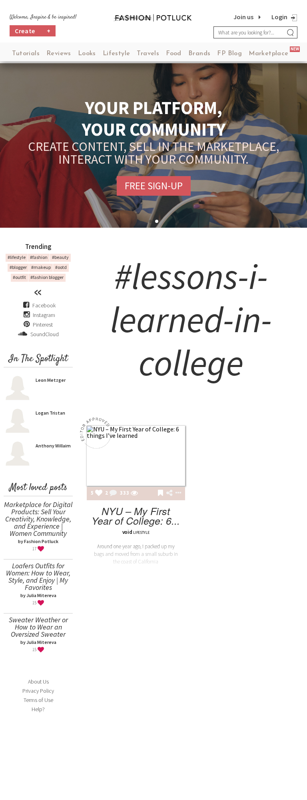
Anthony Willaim (53, 446)
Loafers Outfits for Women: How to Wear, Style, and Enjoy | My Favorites (38, 576)
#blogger (18, 267)
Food (173, 53)
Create (33, 31)
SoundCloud (44, 334)
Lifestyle (116, 53)
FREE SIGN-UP (154, 185)
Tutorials (26, 53)
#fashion (39, 257)
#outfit (19, 277)
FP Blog (229, 53)
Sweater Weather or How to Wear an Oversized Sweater (38, 627)
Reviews (58, 53)
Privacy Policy (38, 690)
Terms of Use (38, 700)
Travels (148, 53)
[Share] (169, 493)
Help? (38, 709)
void (127, 532)
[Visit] (134, 493)
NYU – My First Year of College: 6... (136, 515)
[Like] (98, 493)
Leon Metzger (51, 380)
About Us (38, 681)
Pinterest (42, 324)
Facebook (44, 305)
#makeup (41, 267)
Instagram (44, 315)
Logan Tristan (50, 413)
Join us (243, 17)
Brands (199, 53)
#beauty (60, 257)
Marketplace (268, 53)
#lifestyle (17, 257)
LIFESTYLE (141, 532)
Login (279, 17)
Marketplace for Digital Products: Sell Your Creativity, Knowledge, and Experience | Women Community (38, 519)
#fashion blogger (47, 277)
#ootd (61, 267)
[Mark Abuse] (176, 493)
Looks (87, 53)
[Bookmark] (160, 493)
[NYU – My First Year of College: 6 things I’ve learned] (136, 456)
